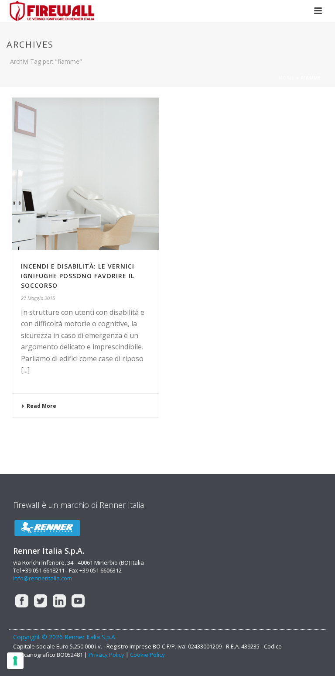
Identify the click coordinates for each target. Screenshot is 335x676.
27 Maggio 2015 (38, 298)
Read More (41, 406)
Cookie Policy (147, 655)
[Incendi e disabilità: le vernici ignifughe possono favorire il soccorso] (85, 174)
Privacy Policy (106, 655)
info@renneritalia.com (42, 578)
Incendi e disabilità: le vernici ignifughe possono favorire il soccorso (77, 276)
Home (286, 78)
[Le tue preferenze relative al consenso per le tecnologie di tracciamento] (15, 660)
